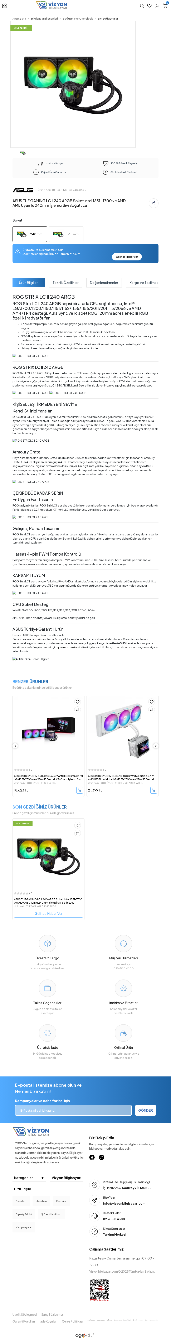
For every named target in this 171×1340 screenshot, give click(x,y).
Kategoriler (23, 1177)
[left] (15, 746)
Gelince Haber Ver (127, 256)
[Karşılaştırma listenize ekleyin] (77, 710)
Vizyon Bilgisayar (66, 1177)
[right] (156, 746)
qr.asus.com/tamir (68, 647)
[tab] (29, 282)
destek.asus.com (126, 647)
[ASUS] (23, 189)
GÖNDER (145, 1110)
